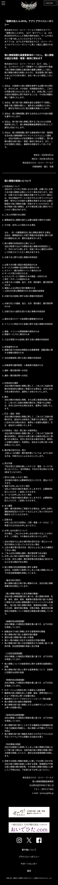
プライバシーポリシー (29, 856)
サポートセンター (29, 863)
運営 (29, 870)
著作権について (29, 849)
